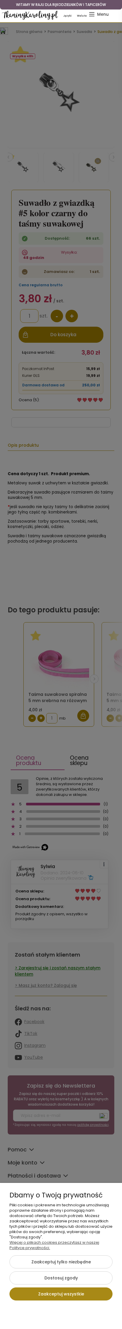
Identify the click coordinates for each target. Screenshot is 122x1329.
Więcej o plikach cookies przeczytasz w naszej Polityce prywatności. (54, 1245)
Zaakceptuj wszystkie (61, 1294)
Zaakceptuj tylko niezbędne (61, 1262)
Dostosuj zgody (61, 1278)
